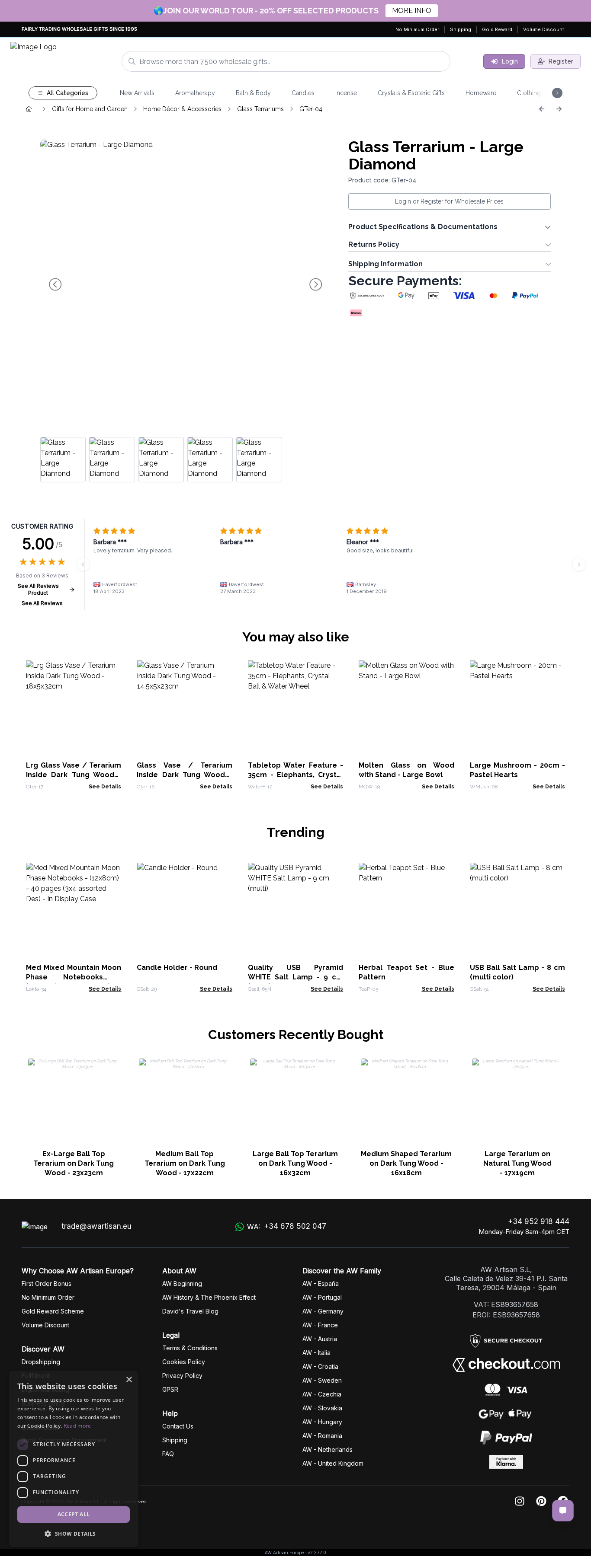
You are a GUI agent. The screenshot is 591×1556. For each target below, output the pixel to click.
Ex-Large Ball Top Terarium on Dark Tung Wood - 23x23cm (73, 1163)
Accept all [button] (74, 1514)
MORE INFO (411, 10)
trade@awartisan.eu (96, 1226)
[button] (73, 1533)
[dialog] (73, 1459)
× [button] (128, 1380)
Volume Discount (543, 29)
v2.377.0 (317, 1552)
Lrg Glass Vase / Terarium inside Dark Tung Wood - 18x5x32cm (73, 774)
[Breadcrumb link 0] (29, 109)
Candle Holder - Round (177, 967)
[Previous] (542, 109)
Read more (77, 1425)
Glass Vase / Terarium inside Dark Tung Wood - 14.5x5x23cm (184, 774)
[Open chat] (563, 1510)
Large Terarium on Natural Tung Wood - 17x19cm (517, 1163)
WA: (286, 1226)
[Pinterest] (541, 1502)
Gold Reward (497, 29)
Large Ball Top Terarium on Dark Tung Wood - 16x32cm (295, 1163)
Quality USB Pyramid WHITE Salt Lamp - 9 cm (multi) (295, 977)
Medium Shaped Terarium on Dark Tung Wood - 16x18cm (406, 1163)
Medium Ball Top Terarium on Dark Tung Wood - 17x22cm (185, 1163)
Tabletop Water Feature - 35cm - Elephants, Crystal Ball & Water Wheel (295, 774)
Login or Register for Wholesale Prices (449, 201)
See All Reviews (42, 603)
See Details (105, 787)
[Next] (559, 109)
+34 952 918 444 (538, 1221)
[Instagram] (519, 1502)
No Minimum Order (417, 29)
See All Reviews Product (38, 589)
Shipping (460, 29)
